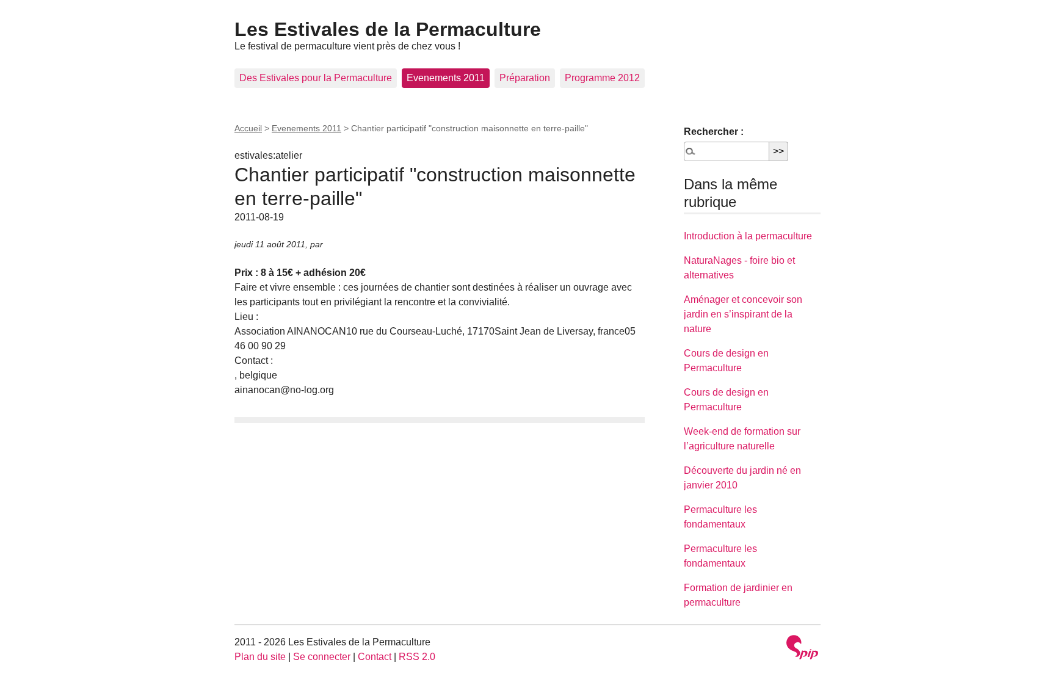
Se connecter (321, 656)
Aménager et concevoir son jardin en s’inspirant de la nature (743, 314)
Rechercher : (714, 131)
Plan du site (260, 656)
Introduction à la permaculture (748, 236)
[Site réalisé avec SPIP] (802, 648)
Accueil (248, 128)
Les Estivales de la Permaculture (387, 29)
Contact (374, 656)
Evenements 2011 (446, 78)
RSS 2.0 (417, 656)
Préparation (524, 78)
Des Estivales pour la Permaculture (315, 78)
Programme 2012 (602, 78)
